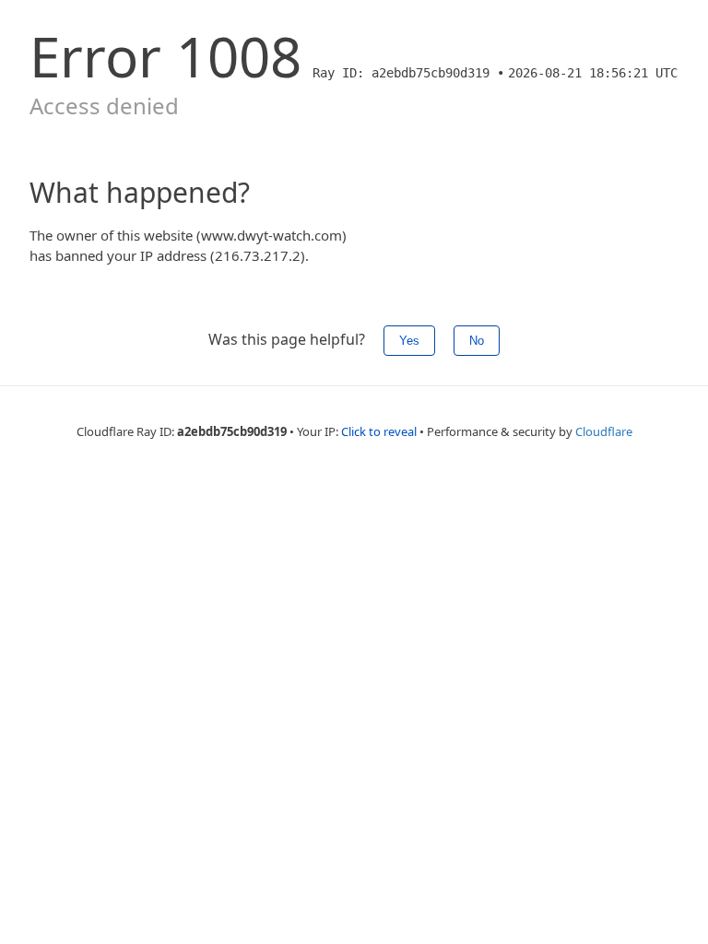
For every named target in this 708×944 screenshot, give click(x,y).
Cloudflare (603, 431)
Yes (409, 341)
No (476, 341)
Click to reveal (379, 431)
